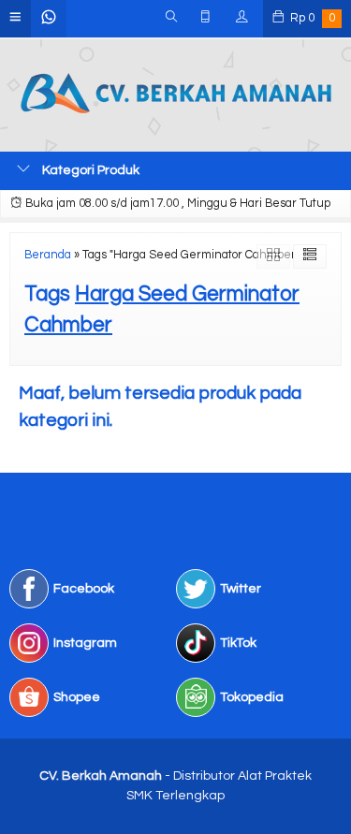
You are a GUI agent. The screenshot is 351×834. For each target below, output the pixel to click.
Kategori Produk (89, 170)
